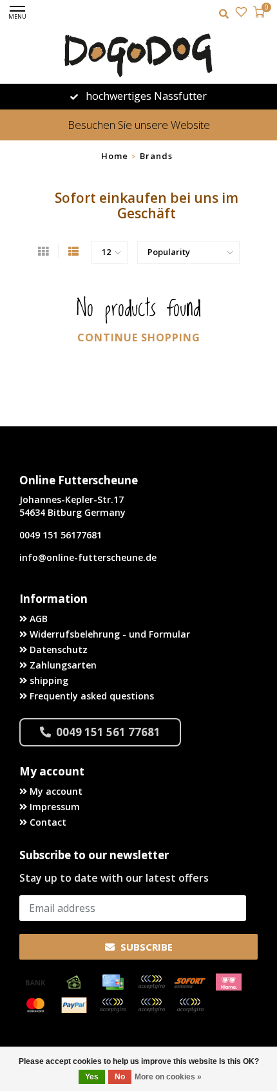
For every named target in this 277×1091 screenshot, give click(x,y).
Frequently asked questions (90, 696)
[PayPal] (74, 1005)
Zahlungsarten (62, 665)
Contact (46, 822)
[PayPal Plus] (190, 1005)
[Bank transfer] (35, 982)
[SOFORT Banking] (190, 982)
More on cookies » (168, 1076)
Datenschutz (57, 649)
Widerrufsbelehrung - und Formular (108, 634)
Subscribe (145, 946)
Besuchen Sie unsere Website (139, 124)
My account (54, 791)
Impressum (53, 807)
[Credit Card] (113, 982)
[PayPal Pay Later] (151, 1005)
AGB (37, 618)
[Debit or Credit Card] (151, 982)
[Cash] (74, 982)
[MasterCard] (35, 1005)
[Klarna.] (229, 982)
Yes (92, 1076)
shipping (47, 680)
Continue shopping (138, 337)
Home (114, 156)
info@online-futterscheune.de (88, 557)
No (120, 1076)
